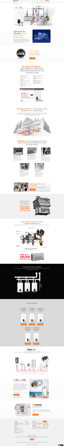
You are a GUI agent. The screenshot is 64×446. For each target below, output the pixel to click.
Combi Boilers (16, 3)
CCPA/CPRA (38, 442)
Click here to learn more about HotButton (35, 414)
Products (29, 0)
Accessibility (47, 442)
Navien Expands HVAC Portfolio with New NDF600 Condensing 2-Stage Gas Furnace (37, 426)
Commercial (25, 0)
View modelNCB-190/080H (32, 324)
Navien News (34, 425)
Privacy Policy (35, 442)
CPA (40, 442)
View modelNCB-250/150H (36, 343)
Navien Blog (34, 421)
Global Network (32, 437)
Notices (44, 442)
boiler (25, 386)
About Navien (25, 442)
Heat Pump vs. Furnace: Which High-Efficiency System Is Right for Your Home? (37, 422)
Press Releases (27, 424)
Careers (29, 437)
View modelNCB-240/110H (40, 324)
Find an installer (47, 0)
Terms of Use (31, 442)
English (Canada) (46, 426)
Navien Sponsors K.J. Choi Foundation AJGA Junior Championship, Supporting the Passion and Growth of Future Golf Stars (37, 427)
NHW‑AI (19, 423)
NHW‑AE (22, 423)
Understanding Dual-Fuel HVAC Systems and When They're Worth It (37, 423)
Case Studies (26, 422)
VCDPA (42, 442)
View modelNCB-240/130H (27, 343)
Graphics (28, 423)
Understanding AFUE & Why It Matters (36, 424)
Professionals (33, 0)
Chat (62, 445)
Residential (22, 0)
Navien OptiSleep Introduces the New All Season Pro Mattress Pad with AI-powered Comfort (37, 428)
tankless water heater (17, 386)
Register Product (42, 0)
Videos (26, 423)
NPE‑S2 (17, 423)
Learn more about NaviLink (16, 394)
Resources (38, 0)
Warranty (35, 437)
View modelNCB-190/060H (23, 324)
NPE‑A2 (15, 423)
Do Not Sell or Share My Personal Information (32, 444)
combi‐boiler (21, 386)
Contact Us (28, 442)
